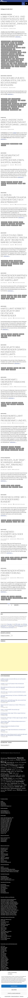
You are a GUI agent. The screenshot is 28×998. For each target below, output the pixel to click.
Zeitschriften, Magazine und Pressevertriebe (8, 914)
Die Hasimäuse (3, 954)
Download (16, 764)
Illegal (21, 771)
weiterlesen (18, 36)
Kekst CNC (11, 57)
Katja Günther (4, 223)
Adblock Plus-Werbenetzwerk (6, 919)
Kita (14, 58)
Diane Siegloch (19, 44)
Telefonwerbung (17, 785)
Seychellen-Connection (5, 968)
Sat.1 (11, 63)
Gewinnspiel (18, 596)
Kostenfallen (12, 223)
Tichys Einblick (15, 108)
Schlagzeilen (20, 626)
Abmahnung (4, 758)
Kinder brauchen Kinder (6, 58)
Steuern (19, 783)
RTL (2, 335)
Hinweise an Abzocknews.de (6, 862)
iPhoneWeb (17, 557)
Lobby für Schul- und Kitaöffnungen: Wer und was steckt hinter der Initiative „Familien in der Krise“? (14, 21)
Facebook (18, 47)
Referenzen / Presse (4, 851)
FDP (6, 767)
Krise (23, 520)
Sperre (8, 783)
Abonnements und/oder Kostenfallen (7, 900)
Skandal (13, 781)
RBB (8, 63)
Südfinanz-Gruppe (4, 934)
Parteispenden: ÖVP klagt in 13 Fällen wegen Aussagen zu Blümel (14, 717)
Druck (23, 764)
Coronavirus (11, 44)
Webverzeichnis (17, 625)
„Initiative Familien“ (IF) (6, 41)
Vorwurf (8, 68)
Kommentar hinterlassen (21, 204)
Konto (14, 773)
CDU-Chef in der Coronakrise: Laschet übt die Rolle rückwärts (13, 691)
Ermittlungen (14, 765)
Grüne (24, 52)
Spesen (21, 487)
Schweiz (4, 781)
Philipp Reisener (3, 966)
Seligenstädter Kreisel (4, 932)
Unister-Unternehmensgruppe (6, 817)
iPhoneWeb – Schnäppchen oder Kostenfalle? (12, 534)
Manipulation (3, 776)
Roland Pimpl (4, 108)
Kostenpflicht (12, 448)
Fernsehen (16, 181)
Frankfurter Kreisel (4, 827)
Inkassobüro (3, 773)
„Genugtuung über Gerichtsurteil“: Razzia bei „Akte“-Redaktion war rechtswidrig (14, 239)
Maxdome (21, 402)
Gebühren (3, 769)
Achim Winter (4, 98)
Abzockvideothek (4, 861)
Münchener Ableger (4, 965)
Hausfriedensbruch (18, 260)
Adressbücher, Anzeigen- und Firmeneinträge (9, 901)
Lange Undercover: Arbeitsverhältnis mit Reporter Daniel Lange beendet (14, 123)
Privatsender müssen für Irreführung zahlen (13, 573)
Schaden (18, 780)
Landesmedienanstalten (12, 183)
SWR (13, 66)
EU (18, 765)
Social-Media (12, 626)
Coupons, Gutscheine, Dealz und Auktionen (8, 905)
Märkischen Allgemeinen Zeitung (15, 105)
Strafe (3, 599)
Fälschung (14, 767)
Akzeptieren (14, 986)
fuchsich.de (3, 802)
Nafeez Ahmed (4, 61)
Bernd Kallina (14, 100)
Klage (15, 295)
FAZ (14, 49)
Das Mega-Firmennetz (5, 822)
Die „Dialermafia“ (4, 829)
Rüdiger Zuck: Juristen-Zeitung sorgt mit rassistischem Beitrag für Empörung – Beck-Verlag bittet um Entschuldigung (14, 735)
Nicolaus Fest (14, 106)
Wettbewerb (4, 337)
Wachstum (14, 790)
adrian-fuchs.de (3, 804)
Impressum (21, 996)
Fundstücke (9, 14)
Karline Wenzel (5, 57)
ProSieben (22, 334)
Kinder (16, 57)
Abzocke (10, 222)
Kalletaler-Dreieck (4, 961)
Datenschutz (10, 764)
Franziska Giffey (13, 52)
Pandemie (3, 63)
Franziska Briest (5, 52)
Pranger (3, 225)
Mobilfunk (23, 776)
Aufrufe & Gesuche (4, 839)
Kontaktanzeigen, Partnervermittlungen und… (9, 911)
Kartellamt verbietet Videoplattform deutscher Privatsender (13, 312)
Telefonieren (10, 785)
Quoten (15, 521)
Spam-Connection (4, 828)
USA (21, 786)
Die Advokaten (3, 884)
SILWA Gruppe (3, 933)
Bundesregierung (10, 762)
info (12, 817)
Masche (7, 776)
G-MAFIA (19, 52)
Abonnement (4, 222)
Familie (23, 47)
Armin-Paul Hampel (5, 100)
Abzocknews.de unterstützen (8, 627)
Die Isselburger (3, 955)
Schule (15, 63)
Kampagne (22, 55)
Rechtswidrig (16, 263)
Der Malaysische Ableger (5, 820)
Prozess (8, 225)
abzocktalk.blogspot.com (5, 811)
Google (8, 771)
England (8, 765)
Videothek (4, 405)
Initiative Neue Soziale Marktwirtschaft (10, 55)
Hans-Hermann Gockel (6, 103)
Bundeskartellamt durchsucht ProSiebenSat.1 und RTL (14, 418)
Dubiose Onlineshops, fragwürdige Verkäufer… (9, 906)
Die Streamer (3, 890)
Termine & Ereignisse (4, 855)
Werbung (12, 298)
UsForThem (23, 66)
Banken (18, 760)
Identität (9, 520)
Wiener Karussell (4, 937)
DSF (7, 596)
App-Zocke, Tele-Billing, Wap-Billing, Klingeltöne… (10, 903)
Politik (5, 778)
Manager (23, 775)
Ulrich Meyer (4, 265)
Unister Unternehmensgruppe (6, 936)
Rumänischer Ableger (4, 824)
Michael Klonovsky (6, 106)
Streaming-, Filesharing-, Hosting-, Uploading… (9, 912)
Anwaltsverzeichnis (4, 849)
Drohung (20, 764)
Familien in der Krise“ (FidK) (7, 49)
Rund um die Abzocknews (5, 837)
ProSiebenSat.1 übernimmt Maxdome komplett (13, 382)
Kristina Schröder (20, 58)
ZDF (20, 109)
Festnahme (10, 767)
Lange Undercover (5, 143)
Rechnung (3, 780)
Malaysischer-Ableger (4, 962)
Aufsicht (3, 181)
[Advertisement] (14, 657)
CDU (2, 44)
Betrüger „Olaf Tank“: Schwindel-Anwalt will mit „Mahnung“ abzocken (13, 463)
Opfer (2, 778)
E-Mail (5, 765)
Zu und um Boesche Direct (5, 938)
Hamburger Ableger (4, 826)
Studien (4, 785)
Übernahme (13, 404)
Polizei (3, 263)
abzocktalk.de (3, 803)
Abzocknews (3, 14)
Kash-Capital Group (4, 925)
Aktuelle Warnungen (5, 457)
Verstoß (8, 599)
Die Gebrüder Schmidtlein (5, 818)
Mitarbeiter (18, 776)
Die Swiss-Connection (4, 823)
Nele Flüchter (11, 61)
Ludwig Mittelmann (15, 60)
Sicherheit (8, 781)
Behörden (4, 334)
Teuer (25, 785)
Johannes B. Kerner (16, 520)
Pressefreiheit (9, 263)
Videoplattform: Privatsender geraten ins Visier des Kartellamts (13, 351)
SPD (26, 63)
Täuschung (5, 786)
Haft (15, 771)
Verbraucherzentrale (15, 788)
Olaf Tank (18, 485)
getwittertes (3, 626)
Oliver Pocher (9, 521)
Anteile (3, 402)
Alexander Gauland (16, 98)
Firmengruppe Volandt (5, 921)
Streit (2, 785)
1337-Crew (3, 831)
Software (2, 783)
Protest (13, 778)
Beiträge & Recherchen (5, 858)
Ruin (19, 521)
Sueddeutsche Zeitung (6, 66)
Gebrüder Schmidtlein (4, 959)
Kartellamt (10, 295)
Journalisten (23, 103)
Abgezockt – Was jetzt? (5, 857)
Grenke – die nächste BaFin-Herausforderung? (10, 709)
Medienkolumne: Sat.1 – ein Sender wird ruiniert (14, 499)
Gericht (21, 222)
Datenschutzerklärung (15, 996)
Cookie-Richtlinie (8, 996)
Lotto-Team (3, 926)
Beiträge (25, 624)
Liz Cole (3, 60)
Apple (3, 557)
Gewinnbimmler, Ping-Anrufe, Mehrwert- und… (9, 907)
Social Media (20, 63)
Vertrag (19, 559)
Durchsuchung (5, 260)
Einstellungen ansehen (14, 993)
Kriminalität (12, 775)
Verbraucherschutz (5, 788)
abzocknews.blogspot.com (5, 813)
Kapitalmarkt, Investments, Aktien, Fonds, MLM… (10, 910)
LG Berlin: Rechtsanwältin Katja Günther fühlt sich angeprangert (13, 198)
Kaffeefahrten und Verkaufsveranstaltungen (9, 908)
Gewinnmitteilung (19, 769)
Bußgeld (3, 596)
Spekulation (15, 487)
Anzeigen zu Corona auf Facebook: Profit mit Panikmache (12, 683)
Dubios (2, 765)
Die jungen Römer (4, 956)
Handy (12, 557)
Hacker (12, 771)
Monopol (24, 295)
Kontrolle (17, 773)
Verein (3, 68)
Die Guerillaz (3, 920)
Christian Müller (4, 948)
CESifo (6, 44)
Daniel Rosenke (3, 949)
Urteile (10, 265)
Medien (21, 60)
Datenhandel (23, 762)
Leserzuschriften (4, 840)
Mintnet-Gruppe (4, 928)
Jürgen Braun (4, 105)
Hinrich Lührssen (15, 103)
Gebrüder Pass (3, 923)
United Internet (20, 404)
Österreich (25, 790)
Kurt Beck (4, 183)
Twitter (17, 66)
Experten (21, 765)
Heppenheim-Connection (5, 924)
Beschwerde (9, 181)
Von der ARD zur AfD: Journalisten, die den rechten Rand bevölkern (13, 81)
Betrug (8, 485)
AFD (9, 98)
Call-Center (16, 762)
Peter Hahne (20, 106)
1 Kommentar (19, 244)
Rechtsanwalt (15, 225)
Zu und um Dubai (4, 939)
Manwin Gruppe (4, 927)
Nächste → (17, 605)
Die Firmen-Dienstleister (5, 885)
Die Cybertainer (3, 830)
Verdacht (23, 788)
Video (7, 298)
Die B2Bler (3, 952)
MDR (24, 105)
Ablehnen (14, 989)
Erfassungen (9, 624)
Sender (9, 335)
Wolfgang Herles (14, 109)
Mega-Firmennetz (4, 963)
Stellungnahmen (4, 841)
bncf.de (2, 801)
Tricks (1, 786)
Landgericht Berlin (20, 223)
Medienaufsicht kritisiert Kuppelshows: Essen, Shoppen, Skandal (12, 159)
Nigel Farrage (19, 61)
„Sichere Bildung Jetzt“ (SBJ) (17, 41)
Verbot (3, 298)
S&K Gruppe (3, 930)
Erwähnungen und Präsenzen (6, 625)
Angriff (5, 760)
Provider (16, 778)
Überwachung (3, 791)
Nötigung (22, 262)
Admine (12, 164)
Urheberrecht (11, 786)
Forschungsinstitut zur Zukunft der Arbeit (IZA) (11, 50)
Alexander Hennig (4, 947)
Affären (2, 760)
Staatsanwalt (14, 783)
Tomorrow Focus (5, 109)
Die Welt (23, 100)
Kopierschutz (4, 448)
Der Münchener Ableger (5, 821)
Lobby (8, 60)
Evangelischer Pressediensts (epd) (8, 47)
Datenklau (3, 764)
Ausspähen (12, 760)
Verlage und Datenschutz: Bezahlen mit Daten (10, 726)
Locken (20, 775)
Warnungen (18, 624)
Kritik (20, 181)
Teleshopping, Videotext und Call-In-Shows (8, 913)
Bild (19, 100)
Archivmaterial (24, 625)
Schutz (2, 781)
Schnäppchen (13, 559)
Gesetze (13, 769)
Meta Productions (14, 143)
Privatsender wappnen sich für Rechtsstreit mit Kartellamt (14, 277)
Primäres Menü (26, 3)
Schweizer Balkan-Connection (6, 931)
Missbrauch (12, 776)
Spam (6, 783)
